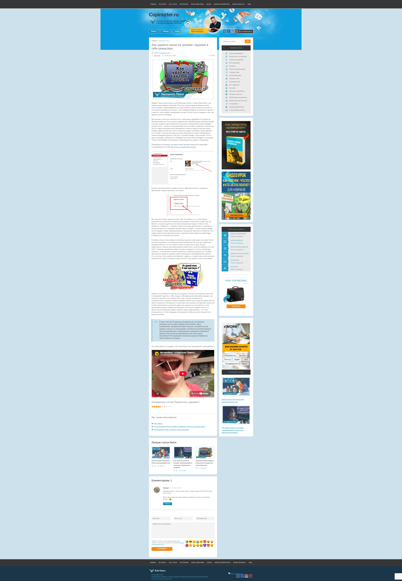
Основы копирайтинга (236, 53)
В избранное (246, 31)
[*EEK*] (211, 545)
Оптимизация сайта (235, 75)
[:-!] (187, 545)
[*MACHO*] (208, 545)
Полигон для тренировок (237, 69)
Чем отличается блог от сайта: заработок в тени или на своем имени (179, 426)
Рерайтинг (232, 66)
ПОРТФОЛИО (184, 4)
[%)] (194, 545)
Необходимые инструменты (238, 97)
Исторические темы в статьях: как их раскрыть (171, 429)
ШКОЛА (209, 4)
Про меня (232, 88)
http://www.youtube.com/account (183, 147)
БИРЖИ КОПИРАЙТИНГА (222, 4)
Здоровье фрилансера (236, 107)
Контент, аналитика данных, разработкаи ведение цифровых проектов (172, 22)
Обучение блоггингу (235, 94)
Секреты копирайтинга (236, 60)
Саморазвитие (233, 104)
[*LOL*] (201, 545)
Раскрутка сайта (234, 78)
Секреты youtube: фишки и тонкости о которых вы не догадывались (205, 463)
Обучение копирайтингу (237, 91)
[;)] (201, 541)
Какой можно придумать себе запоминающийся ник (161, 462)
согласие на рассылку (173, 541)
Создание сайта (234, 72)
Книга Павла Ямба (197, 4)
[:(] (194, 541)
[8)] (190, 541)
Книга (177, 31)
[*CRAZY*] (197, 545)
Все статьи (173, 4)
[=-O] (211, 541)
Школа (153, 31)
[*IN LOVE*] (190, 545)
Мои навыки (158, 423)
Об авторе (162, 4)
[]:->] (204, 545)
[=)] (187, 541)
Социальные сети (165, 53)
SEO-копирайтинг (234, 63)
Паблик (166, 31)
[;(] (197, 541)
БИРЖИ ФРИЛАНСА (238, 4)
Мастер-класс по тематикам (238, 56)
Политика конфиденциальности (162, 579)
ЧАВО (249, 4)
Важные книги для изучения (238, 101)
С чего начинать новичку (237, 110)
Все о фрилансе (234, 85)
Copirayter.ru (164, 14)
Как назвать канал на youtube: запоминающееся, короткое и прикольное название (183, 464)
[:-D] (208, 541)
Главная (153, 4)
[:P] (204, 541)
